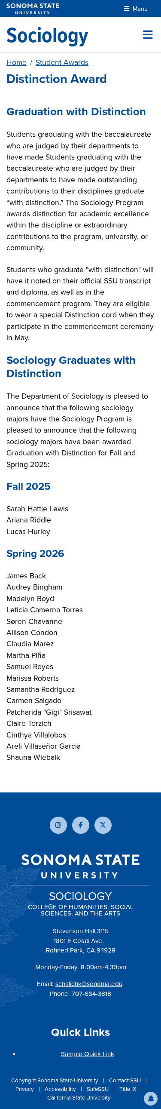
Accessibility (61, 1089)
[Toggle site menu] (148, 35)
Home (16, 62)
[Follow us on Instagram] (58, 825)
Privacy (25, 1089)
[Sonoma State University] (32, 8)
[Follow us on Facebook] (80, 825)
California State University (79, 1097)
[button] (151, 1099)
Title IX (128, 1089)
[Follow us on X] (103, 825)
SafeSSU (98, 1089)
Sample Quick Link (87, 1053)
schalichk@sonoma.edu (88, 983)
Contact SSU (125, 1080)
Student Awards (62, 62)
